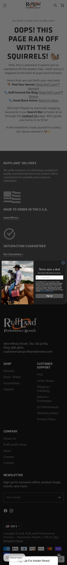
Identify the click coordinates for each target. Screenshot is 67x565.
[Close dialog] (63, 262)
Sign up (49, 296)
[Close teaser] (59, 555)
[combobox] (39, 277)
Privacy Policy (44, 291)
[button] (33, 560)
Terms (51, 291)
